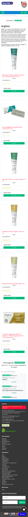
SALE (3, 454)
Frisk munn (4, 457)
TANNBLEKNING (5, 460)
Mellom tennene (5, 458)
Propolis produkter (6, 473)
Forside (3, 480)
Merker (3, 456)
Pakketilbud (4, 481)
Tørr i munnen (5, 469)
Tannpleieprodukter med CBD (8, 479)
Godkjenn (22, 502)
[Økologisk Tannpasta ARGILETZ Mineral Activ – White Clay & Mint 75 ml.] (14, 60)
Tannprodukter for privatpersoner (9, 463)
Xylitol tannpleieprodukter (7, 476)
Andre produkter (5, 477)
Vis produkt (14, 91)
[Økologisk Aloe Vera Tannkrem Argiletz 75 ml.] (14, 165)
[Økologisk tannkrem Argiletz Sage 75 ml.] (14, 269)
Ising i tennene (5, 468)
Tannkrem (4, 464)
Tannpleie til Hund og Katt (7, 484)
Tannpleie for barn (6, 467)
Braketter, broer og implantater (8, 471)
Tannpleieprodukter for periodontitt (9, 475)
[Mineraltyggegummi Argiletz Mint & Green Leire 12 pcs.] (14, 112)
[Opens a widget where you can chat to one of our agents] (22, 514)
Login (3, 489)
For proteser (4, 465)
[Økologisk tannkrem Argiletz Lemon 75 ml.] (14, 217)
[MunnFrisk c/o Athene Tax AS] (7, 3)
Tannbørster (4, 461)
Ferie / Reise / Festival (6, 472)
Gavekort (4, 483)
